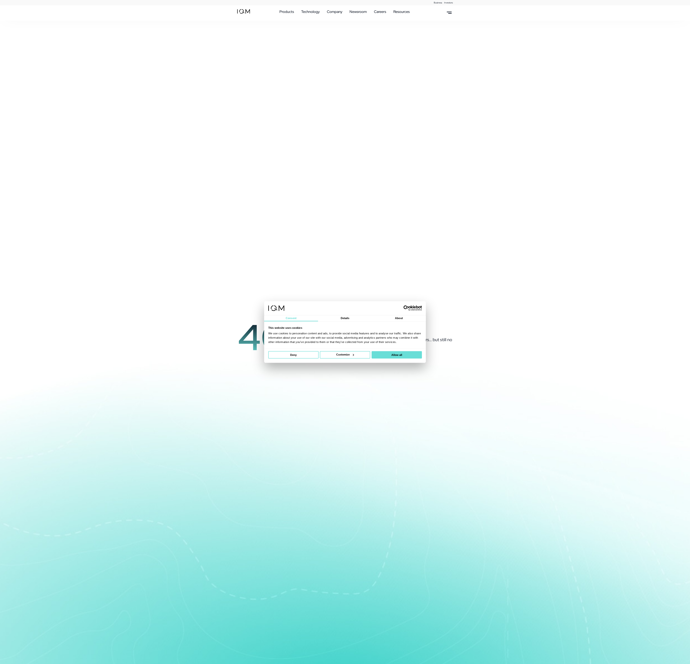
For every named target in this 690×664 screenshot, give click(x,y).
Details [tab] (345, 318)
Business (438, 2)
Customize (343, 354)
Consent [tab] (291, 318)
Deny (293, 354)
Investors (448, 2)
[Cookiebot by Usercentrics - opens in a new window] (406, 308)
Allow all (396, 354)
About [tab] (399, 318)
